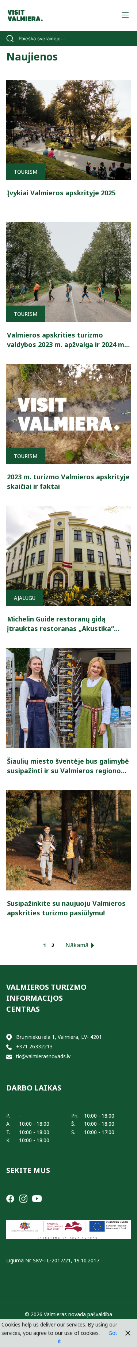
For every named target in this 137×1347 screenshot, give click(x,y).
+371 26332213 (34, 1046)
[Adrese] (9, 1037)
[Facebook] (10, 1198)
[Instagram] (23, 1198)
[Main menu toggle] (125, 15)
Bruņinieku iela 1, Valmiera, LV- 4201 (59, 1036)
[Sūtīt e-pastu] (9, 1056)
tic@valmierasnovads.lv (43, 1056)
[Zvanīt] (9, 1046)
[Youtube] (37, 1198)
